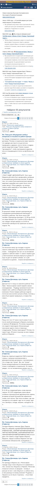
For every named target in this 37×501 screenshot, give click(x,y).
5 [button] (27, 118)
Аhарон (4, 122)
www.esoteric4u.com (9, 17)
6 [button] (29, 118)
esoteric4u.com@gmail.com (18, 90)
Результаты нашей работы (15, 125)
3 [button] (22, 118)
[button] (32, 118)
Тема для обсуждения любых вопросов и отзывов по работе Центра (17, 127)
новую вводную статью (25, 93)
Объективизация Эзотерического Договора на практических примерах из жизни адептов (18, 162)
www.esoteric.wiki (9, 30)
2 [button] (20, 118)
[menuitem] (3, 4)
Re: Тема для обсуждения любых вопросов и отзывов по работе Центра (16, 135)
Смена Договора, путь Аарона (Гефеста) (18, 164)
